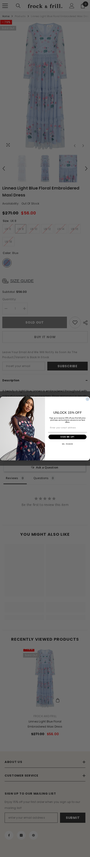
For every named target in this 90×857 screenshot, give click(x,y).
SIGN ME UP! (67, 437)
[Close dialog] (87, 399)
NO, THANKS (67, 444)
